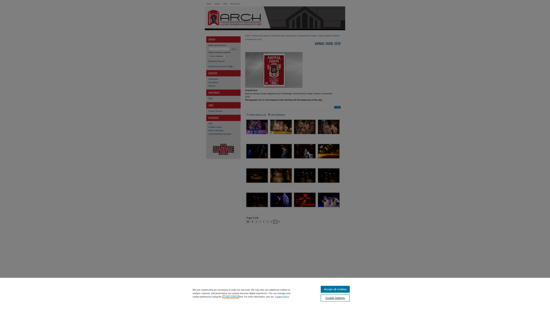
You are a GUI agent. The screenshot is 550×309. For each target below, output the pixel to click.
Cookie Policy (282, 297)
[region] (275, 293)
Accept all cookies (335, 289)
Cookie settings (231, 297)
